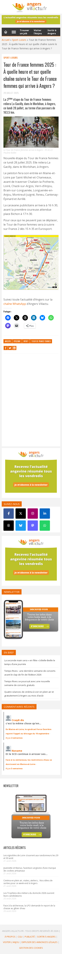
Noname (17, 750)
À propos (10, 936)
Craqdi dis (18, 720)
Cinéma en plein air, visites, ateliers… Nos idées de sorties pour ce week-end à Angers (28, 882)
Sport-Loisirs (19, 39)
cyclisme (17, 341)
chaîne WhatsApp (14, 304)
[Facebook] (8, 513)
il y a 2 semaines (14, 738)
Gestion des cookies (31, 947)
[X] (21, 513)
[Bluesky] (21, 525)
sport (25, 341)
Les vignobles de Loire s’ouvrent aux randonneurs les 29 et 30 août (30, 857)
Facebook (6, 348)
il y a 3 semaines (14, 768)
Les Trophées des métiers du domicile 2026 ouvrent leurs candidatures (28, 894)
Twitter (10, 348)
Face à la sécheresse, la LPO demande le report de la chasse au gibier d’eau (29, 907)
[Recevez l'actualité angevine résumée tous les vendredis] (31, 19)
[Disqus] (31, 401)
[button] (31, 263)
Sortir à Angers (46, 936)
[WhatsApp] (45, 525)
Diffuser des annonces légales (40, 942)
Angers (8, 341)
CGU (20, 936)
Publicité (30, 936)
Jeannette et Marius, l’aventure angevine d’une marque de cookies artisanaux (29, 869)
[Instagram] (33, 513)
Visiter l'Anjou (11, 942)
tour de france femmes (41, 341)
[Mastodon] (33, 525)
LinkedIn (14, 348)
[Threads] (8, 525)
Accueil (5, 39)
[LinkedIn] (45, 513)
